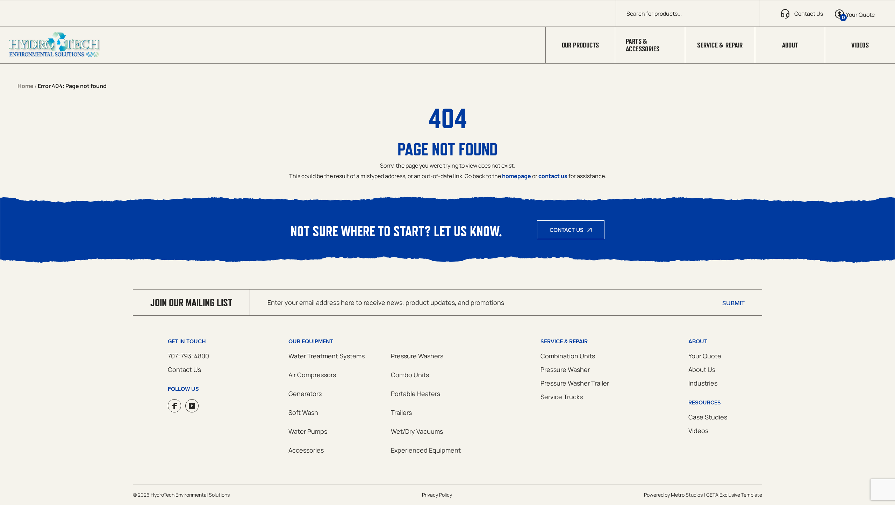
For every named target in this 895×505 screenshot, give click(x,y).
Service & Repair (720, 45)
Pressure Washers (417, 356)
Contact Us (566, 230)
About (790, 45)
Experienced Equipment (426, 450)
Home (25, 86)
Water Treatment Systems (326, 356)
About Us (701, 369)
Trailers (401, 412)
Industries (702, 383)
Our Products (580, 45)
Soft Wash (303, 412)
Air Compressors (312, 375)
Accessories (306, 450)
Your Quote (704, 356)
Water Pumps (307, 431)
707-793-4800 (188, 356)
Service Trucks (561, 397)
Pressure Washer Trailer (574, 383)
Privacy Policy (437, 494)
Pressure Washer (565, 369)
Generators (305, 393)
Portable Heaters (415, 393)
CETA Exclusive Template (734, 494)
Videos (860, 45)
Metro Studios (687, 494)
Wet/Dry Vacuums (417, 431)
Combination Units (567, 356)
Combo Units (410, 375)
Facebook (174, 406)
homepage (516, 176)
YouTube (192, 406)
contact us (552, 176)
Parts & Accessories (642, 45)
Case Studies (707, 417)
